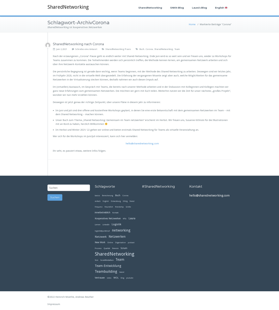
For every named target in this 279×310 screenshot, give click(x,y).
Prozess (98, 248)
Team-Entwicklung (108, 266)
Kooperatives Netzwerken (108, 218)
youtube (129, 278)
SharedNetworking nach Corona (78, 44)
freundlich (109, 207)
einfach (98, 201)
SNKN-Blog (177, 7)
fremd (132, 201)
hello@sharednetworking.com (142, 143)
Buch (142, 49)
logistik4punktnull (102, 231)
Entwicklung (116, 201)
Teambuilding (106, 271)
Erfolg (125, 201)
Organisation (120, 243)
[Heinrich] (48, 45)
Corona (149, 49)
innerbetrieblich (102, 212)
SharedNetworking (68, 7)
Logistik (116, 224)
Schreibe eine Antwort (86, 49)
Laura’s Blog (199, 7)
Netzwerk (101, 236)
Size (96, 260)
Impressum (53, 304)
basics (97, 196)
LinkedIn (106, 225)
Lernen (97, 225)
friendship (119, 207)
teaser (121, 272)
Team (177, 49)
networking (121, 230)
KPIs (124, 219)
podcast (131, 243)
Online (110, 243)
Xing (122, 278)
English (220, 7)
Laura (132, 218)
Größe (128, 207)
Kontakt (115, 213)
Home (192, 24)
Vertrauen (100, 277)
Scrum (124, 248)
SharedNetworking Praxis (118, 49)
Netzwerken (117, 236)
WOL (116, 277)
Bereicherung (107, 196)
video (109, 278)
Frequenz (99, 207)
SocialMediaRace (107, 260)
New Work (100, 242)
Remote (115, 248)
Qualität (107, 248)
